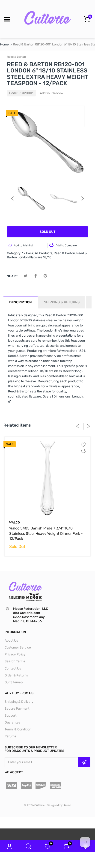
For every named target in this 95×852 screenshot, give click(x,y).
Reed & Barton (16, 56)
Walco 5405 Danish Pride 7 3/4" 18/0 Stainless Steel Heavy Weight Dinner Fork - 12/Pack (46, 533)
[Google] (45, 276)
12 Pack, (28, 253)
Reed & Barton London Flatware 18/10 (47, 255)
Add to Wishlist (23, 245)
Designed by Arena (59, 805)
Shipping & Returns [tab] (62, 302)
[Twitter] (25, 276)
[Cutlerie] (47, 19)
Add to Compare (66, 245)
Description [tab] (20, 302)
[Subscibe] (84, 762)
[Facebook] (35, 276)
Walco (14, 522)
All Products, (44, 253)
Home (4, 44)
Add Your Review (51, 93)
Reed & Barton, (65, 253)
